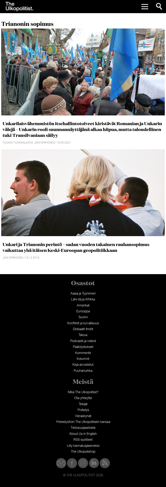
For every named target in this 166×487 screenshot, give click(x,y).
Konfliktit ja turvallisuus (83, 323)
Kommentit (83, 353)
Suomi (83, 317)
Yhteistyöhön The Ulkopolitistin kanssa (83, 422)
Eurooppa (83, 311)
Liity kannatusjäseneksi (83, 445)
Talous (83, 335)
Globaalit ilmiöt (83, 329)
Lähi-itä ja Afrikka (83, 299)
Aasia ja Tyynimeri (83, 293)
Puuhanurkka (83, 370)
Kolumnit (83, 358)
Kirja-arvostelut (83, 364)
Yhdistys (83, 410)
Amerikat (83, 305)
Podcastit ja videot (83, 341)
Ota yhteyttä (83, 398)
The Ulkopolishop (83, 451)
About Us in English (83, 433)
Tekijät (83, 404)
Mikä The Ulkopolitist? (83, 392)
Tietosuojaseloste (83, 427)
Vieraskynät (83, 416)
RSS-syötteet (83, 439)
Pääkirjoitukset (83, 347)
